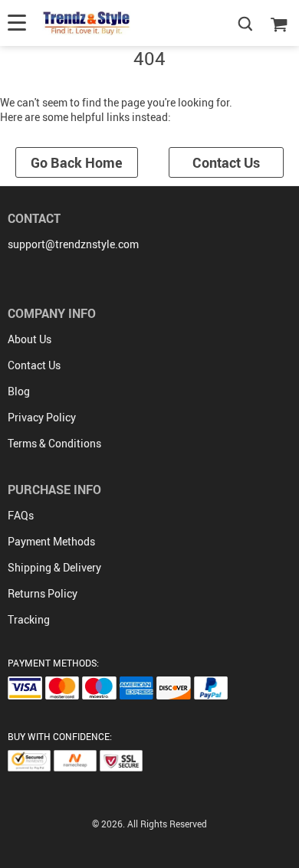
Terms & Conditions (54, 443)
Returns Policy (42, 593)
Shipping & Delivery (54, 567)
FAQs (21, 515)
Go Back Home (77, 162)
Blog (19, 391)
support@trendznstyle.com (73, 244)
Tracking (29, 619)
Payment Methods (51, 541)
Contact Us (226, 162)
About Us (29, 339)
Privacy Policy (42, 417)
